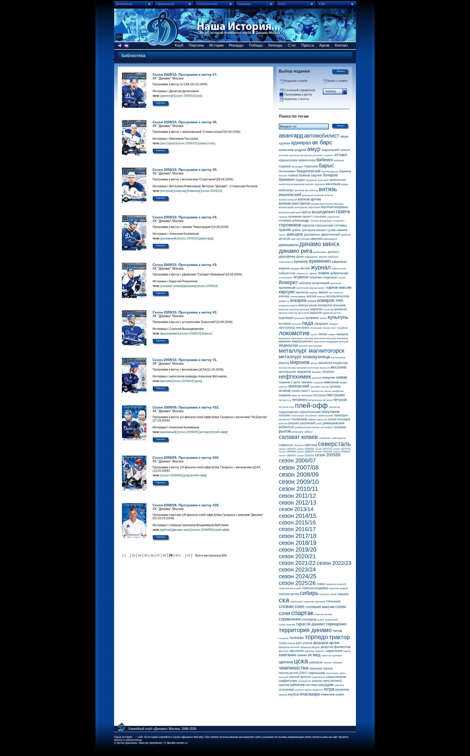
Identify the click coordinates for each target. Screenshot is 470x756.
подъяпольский (310, 412)
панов (327, 391)
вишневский (290, 195)
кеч (331, 292)
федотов (327, 647)
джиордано (330, 238)
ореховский (298, 386)
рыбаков (340, 427)
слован (286, 606)
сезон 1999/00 (287, 455)
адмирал (301, 142)
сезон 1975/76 (341, 448)
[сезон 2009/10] (184, 96)
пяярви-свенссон (317, 419)
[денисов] (166, 96)
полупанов (331, 411)
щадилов (318, 689)
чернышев (316, 673)
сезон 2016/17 (297, 529)
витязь (328, 189)
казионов (335, 283)
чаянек (327, 662)
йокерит (288, 282)
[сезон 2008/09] (187, 432)
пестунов (319, 395)
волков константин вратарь (327, 203)
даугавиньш (312, 234)
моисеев (302, 367)
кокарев (298, 300)
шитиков (311, 685)
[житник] (166, 381)
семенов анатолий (290, 588)
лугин (314, 334)
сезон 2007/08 (299, 467)
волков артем (309, 199)
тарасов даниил (310, 624)
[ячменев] (193, 191)
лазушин (321, 323)
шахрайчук (304, 681)
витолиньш (311, 190)
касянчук (302, 292)
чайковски (316, 662)
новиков (284, 382)
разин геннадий (339, 419)
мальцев (331, 338)
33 (133, 555)
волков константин (294, 203)
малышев (319, 338)
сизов (333, 594)
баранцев (311, 166)
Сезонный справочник (299, 90)
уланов (307, 643)
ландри (333, 323)
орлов (325, 386)
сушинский (331, 619)
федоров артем (326, 643)
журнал (321, 267)
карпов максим (338, 287)
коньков (339, 305)
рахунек (293, 423)
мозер (292, 367)
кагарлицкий (320, 283)
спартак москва (323, 614)
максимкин (297, 338)
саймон (308, 431)
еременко (320, 261)
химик (302, 655)
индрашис (330, 277)
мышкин (316, 372)
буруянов (311, 180)
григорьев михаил (314, 230)
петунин (327, 400)
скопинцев (296, 601)
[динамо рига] (181, 530)
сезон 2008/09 (299, 474)
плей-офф (311, 405)
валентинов (286, 184)
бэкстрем (323, 180)
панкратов (317, 391)
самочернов (338, 438)
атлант (340, 154)
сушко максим (287, 624)
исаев (342, 277)
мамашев (342, 338)
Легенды (275, 45)
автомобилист (321, 136)
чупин (342, 673)
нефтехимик (295, 376)
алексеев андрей (292, 150)
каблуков (305, 283)
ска (284, 600)
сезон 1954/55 (287, 448)
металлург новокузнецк (304, 356)
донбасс (333, 252)
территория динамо (305, 630)
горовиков (290, 224)
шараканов (318, 677)
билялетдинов (329, 171)
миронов (300, 362)
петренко (299, 399)
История (216, 45)
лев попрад (287, 327)
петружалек (315, 400)
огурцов (318, 382)
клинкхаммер (298, 296)
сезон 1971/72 (323, 448)
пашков (285, 395)
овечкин (306, 382)
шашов (316, 680)
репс (319, 423)
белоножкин (287, 171)
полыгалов (297, 415)
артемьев (305, 155)
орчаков (335, 386)
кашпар (313, 292)
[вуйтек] (165, 530)
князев (311, 296)
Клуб (179, 45)
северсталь (334, 443)
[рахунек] (189, 286)
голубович (338, 220)
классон (338, 292)
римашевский (333, 423)
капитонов (302, 287)
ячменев (327, 694)
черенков (315, 668)
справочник (290, 619)
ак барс (322, 142)
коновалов (325, 305)
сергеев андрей (338, 588)
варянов (320, 184)
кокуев (311, 301)
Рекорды (236, 45)
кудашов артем (332, 312)
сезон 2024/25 (297, 576)
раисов (283, 423)
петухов (340, 399)
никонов (316, 377)
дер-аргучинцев (300, 238)
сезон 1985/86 (287, 451)
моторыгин (287, 371)
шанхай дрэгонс (300, 677)
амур (313, 149)
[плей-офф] (219, 432)
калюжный (287, 287)
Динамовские (124, 3)
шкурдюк (326, 684)
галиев (283, 216)
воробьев (314, 207)
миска (314, 363)
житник (305, 268)
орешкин (315, 386)
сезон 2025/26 (297, 583)
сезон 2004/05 (305, 455)
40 (177, 555)
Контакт (341, 45)
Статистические (207, 3)
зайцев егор (287, 273)
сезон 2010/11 (298, 488)
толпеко (296, 638)
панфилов (337, 391)
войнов (329, 195)
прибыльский (325, 415)
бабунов (339, 160)
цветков (286, 662)
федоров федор (310, 647)
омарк (343, 382)
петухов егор (286, 407)
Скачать (160, 102)
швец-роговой (332, 680)
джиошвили (288, 245)
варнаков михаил (304, 184)
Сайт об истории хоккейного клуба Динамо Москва (162, 28)
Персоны (196, 45)
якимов (283, 694)
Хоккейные (244, 3)
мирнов (284, 363)
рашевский (307, 423)
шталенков (286, 689)
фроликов (297, 651)
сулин (320, 619)
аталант (328, 155)
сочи (284, 613)
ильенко (315, 277)
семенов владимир (315, 588)
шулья (308, 689)
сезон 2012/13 (297, 502)
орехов (283, 386)
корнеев (283, 309)
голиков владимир (320, 220)
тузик (282, 643)
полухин (284, 415)
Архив (324, 45)
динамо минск (319, 243)
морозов (325, 367)
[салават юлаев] (171, 286)
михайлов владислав (332, 363)
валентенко (337, 180)
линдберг (342, 327)
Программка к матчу (298, 94)
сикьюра (343, 594)
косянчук (328, 309)
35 (146, 555)
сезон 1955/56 (305, 448)
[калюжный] (168, 238)
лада (307, 323)
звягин (313, 273)
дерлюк (317, 238)
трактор (339, 637)
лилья (326, 327)
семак (321, 584)
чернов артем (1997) (293, 673)
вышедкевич (323, 212)
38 (164, 555)
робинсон (286, 427)
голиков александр (294, 220)
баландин (297, 166)
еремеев (301, 261)
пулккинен (285, 419)
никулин (328, 377)
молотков (313, 367)
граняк (285, 230)
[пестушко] (167, 143)
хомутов (326, 655)
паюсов (296, 395)
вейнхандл (286, 190)
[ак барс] (205, 432)
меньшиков (315, 345)
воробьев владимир (334, 207)
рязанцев (297, 431)
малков (309, 338)
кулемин (312, 318)
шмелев (339, 685)
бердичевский (308, 171)
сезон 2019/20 (297, 549)
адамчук (284, 143)
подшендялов (288, 412)
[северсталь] (206, 143)
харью (347, 651)
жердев (294, 268)
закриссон (302, 273)
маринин (285, 341)
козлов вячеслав (337, 296)
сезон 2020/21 (297, 556)
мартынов (320, 341)
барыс (326, 165)
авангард (291, 135)
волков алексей (288, 199)
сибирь (309, 593)
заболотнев (339, 268)
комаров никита (288, 305)
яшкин (339, 694)
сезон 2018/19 (297, 542)
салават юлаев (298, 437)
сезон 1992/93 (341, 451)
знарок (323, 273)
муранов (304, 371)
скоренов (308, 601)
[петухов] (166, 191)
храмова (337, 655)
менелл (303, 345)
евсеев (323, 256)
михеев (283, 367)
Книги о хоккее (338, 81)
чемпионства (293, 667)
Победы (256, 45)
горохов (308, 225)
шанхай (283, 677)
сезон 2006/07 (297, 460)
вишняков (307, 195)
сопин (340, 607)
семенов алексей (336, 584)
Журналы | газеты (296, 99)
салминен (324, 438)
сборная (299, 445)
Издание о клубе (295, 81)
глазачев (320, 216)
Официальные (165, 3)
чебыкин (337, 662)
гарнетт (307, 216)
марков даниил (302, 341)
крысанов (303, 312)
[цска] (198, 381)
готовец (340, 225)
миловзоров (338, 357)
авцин (344, 136)
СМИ (322, 3)
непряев (328, 371)
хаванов (309, 651)
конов (313, 305)
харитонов (334, 651)
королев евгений (299, 309)
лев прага (302, 327)
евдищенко (311, 256)
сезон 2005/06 (328, 455)
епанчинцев (286, 261)
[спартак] (180, 191)
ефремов (339, 261)
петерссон (285, 400)
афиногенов (306, 160)
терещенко (336, 624)
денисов (284, 238)
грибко (296, 230)
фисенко (284, 651)
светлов (311, 445)
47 (188, 555)
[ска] (199, 96)
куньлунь (338, 317)
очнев (296, 391)
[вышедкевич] (169, 333)
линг (333, 327)
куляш (323, 318)
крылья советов (288, 312)
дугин (300, 256)
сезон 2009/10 (299, 481)
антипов (283, 155)
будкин (300, 180)
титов (337, 631)
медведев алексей (337, 341)
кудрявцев (286, 318)
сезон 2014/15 (297, 515)
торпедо (316, 636)
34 (139, 555)
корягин (316, 309)
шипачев (297, 684)
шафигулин (288, 680)
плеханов (334, 407)
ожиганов (331, 382)
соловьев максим (319, 607)
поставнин (311, 415)
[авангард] (206, 238)
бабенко (324, 159)
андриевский (330, 150)
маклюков (284, 338)
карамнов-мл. (317, 287)
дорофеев (287, 256)
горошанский (324, 225)
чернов (328, 668)
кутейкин (285, 323)
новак (341, 377)
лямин (332, 334)
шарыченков (336, 677)
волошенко (301, 207)
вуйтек (306, 212)
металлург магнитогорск (311, 350)
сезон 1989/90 (305, 451)
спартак (302, 613)
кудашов (316, 312)
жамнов (284, 268)
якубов (293, 694)
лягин (322, 334)
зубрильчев (339, 273)
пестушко (336, 395)
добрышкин (320, 252)
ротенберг (327, 427)
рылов (285, 431)
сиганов (324, 594)
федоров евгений (289, 647)
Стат (292, 45)
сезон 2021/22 (297, 563)
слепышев (333, 601)
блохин (283, 175)
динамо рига (295, 251)
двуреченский (330, 234)
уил (299, 643)
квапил (323, 292)
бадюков (285, 166)
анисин (345, 150)
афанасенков (288, 160)
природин (341, 415)
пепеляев (306, 395)
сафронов (286, 445)
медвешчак (288, 345)
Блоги (281, 3)
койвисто (284, 301)
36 (152, 555)
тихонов (283, 638)
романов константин (307, 427)
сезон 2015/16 (297, 522)
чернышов (332, 673)
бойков (293, 175)
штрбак (299, 689)
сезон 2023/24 (297, 569)
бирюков (345, 171)
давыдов (295, 234)
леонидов (316, 327)
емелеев (333, 256)
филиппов (342, 647)
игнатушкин (286, 277)
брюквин (286, 179)
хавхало (320, 651)
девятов (346, 234)
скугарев (320, 601)
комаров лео (330, 300)
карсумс (287, 291)
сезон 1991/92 (323, 451)
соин (299, 606)
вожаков (319, 195)
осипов (285, 390)
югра (329, 689)
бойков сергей (310, 175)
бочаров (330, 175)
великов (299, 190)
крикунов (340, 309)
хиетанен (287, 655)
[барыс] (207, 333)
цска (301, 661)
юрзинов (342, 689)
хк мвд (314, 655)
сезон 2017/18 (297, 536)
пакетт (305, 391)
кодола (321, 296)
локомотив (294, 333)
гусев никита (337, 230)
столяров (309, 619)
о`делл (295, 382)
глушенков (333, 216)
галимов (294, 216)
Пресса (307, 45)
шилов (284, 685)
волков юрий (286, 207)
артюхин (317, 155)
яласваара (310, 694)
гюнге (282, 234)
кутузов (296, 323)
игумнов (301, 277)
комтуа (303, 305)
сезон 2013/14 (296, 509)
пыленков (299, 419)
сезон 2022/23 (334, 563)
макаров (342, 334)
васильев (333, 184)
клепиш (284, 296)
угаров (291, 643)
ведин (344, 184)
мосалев (338, 367)
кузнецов (299, 318)
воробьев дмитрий (290, 212)
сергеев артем (289, 594)
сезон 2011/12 (297, 495)
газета (343, 211)
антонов (294, 155)
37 (158, 555)
